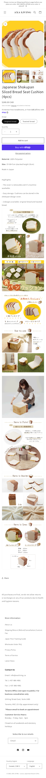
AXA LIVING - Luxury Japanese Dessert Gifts (25, 773)
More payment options (23, 153)
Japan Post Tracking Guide (15, 639)
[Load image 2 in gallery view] (23, 76)
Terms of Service (11, 655)
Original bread (10, 121)
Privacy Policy (10, 650)
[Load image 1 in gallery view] (8, 76)
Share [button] (6, 578)
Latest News (10, 661)
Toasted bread (29, 121)
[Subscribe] (35, 741)
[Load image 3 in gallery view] (37, 76)
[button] (5, 12)
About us (8, 625)
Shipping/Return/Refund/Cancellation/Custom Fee (23, 631)
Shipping (13, 105)
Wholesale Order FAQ (13, 644)
